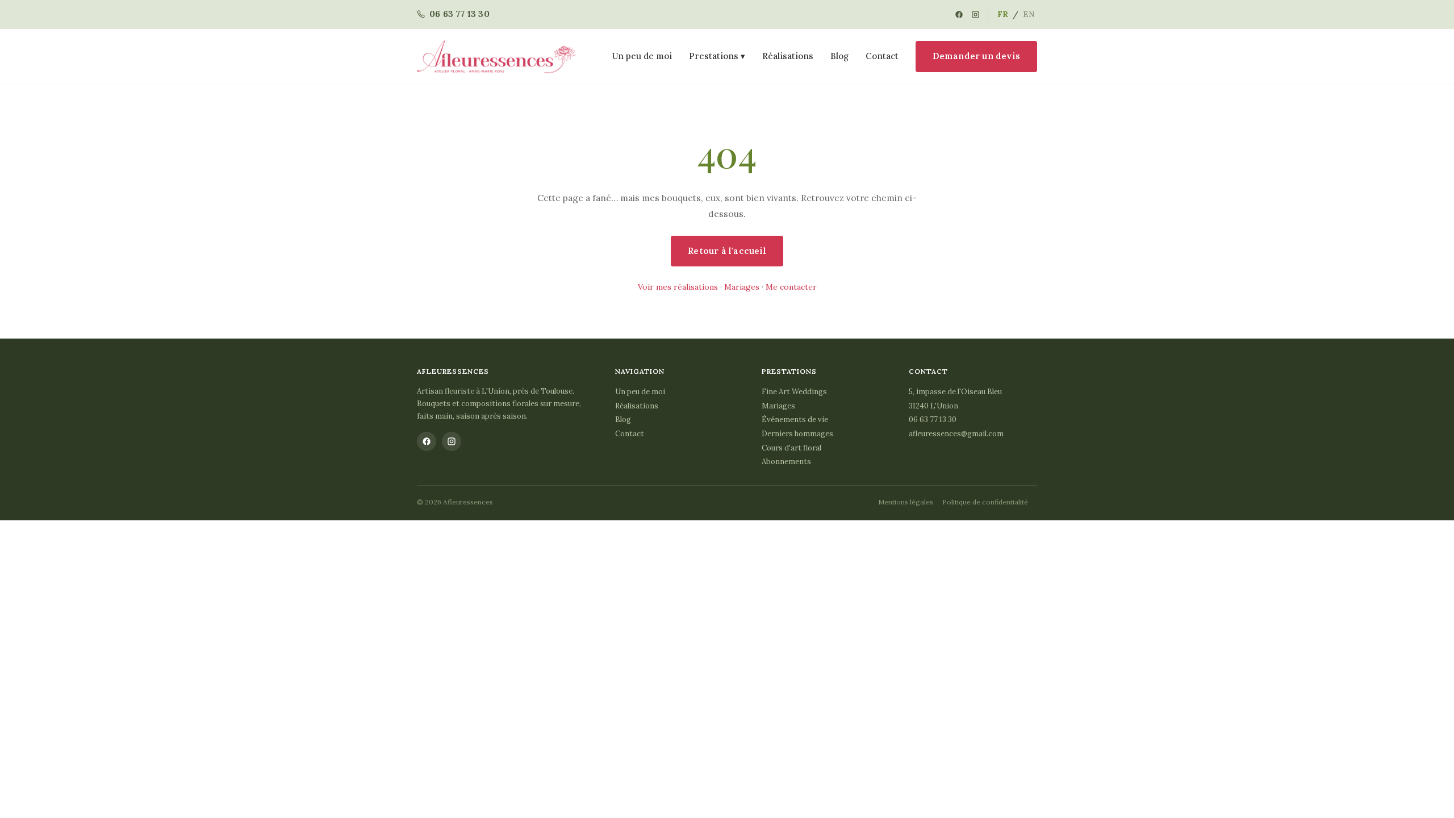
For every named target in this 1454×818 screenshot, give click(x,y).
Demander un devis (976, 56)
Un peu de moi (642, 56)
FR (1002, 14)
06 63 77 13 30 (932, 419)
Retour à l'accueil (727, 250)
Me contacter (791, 287)
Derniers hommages (797, 434)
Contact (882, 56)
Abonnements (786, 461)
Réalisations (787, 56)
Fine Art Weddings (794, 392)
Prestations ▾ (717, 56)
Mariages (741, 287)
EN (1029, 14)
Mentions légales (905, 502)
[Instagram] (975, 14)
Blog (839, 56)
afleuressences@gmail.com (956, 434)
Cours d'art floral (791, 448)
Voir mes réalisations (678, 287)
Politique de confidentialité (985, 502)
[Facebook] (959, 14)
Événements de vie (795, 419)
